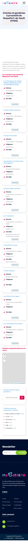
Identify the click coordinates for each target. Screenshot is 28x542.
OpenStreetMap (18, 383)
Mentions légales (6, 505)
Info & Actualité (18, 502)
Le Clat (7, 416)
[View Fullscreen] (4, 360)
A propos (16, 498)
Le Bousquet (9, 428)
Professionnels (6, 502)
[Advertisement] (14, 44)
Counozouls (9, 419)
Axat (7, 422)
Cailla (7, 425)
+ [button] (4, 355)
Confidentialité (17, 505)
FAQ (3, 508)
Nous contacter (18, 508)
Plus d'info (14, 104)
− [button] (4, 357)
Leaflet (11, 383)
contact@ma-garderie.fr (13, 526)
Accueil (4, 498)
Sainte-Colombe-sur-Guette (13, 413)
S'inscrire (21, 452)
